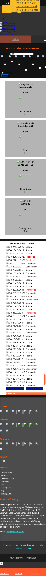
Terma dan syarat (10, 545)
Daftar (15, 39)
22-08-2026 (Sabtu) (27, 10)
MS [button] (7, 3)
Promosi (4, 573)
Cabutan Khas (6, 472)
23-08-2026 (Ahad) (26, 6)
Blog (2, 490)
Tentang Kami (6, 487)
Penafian (18, 548)
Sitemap (27, 548)
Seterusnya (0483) (34, 388)
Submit (5, 76)
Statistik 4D (5, 475)
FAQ (2, 484)
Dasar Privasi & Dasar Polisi (31, 545)
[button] (4, 34)
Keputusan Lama (7, 478)
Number (5, 54)
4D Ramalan (5, 481)
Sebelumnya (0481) (15, 388)
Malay (15, 11)
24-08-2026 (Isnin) (26, 3)
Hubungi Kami (6, 493)
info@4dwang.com (15, 531)
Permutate (9, 72)
